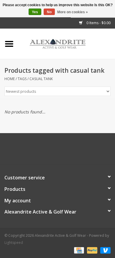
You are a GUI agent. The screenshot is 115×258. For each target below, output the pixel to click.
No (49, 12)
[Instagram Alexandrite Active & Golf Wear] (73, 151)
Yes (35, 12)
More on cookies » (72, 12)
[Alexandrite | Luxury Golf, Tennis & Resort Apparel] (67, 43)
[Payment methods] (78, 249)
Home (9, 78)
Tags (22, 78)
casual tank (41, 78)
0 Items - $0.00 (98, 22)
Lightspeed (13, 242)
